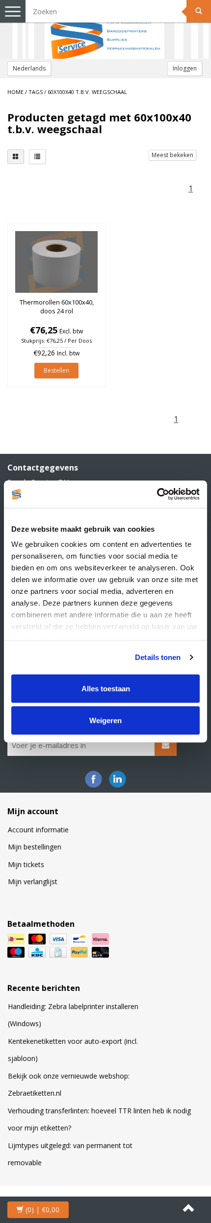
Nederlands (29, 68)
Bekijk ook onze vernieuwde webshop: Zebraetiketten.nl (69, 1084)
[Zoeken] (198, 11)
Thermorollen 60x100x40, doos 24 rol (57, 306)
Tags (35, 91)
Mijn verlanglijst (32, 881)
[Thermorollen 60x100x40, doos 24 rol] (56, 262)
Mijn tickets (26, 864)
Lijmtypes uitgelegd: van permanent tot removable (70, 1154)
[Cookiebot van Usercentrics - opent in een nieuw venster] (157, 494)
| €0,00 (42, 1209)
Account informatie (38, 829)
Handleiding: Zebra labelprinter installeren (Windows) (73, 1015)
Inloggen (185, 68)
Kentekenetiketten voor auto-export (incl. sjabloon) (73, 1049)
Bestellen (56, 370)
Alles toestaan (105, 688)
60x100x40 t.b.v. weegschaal (87, 91)
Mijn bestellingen (34, 846)
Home (15, 91)
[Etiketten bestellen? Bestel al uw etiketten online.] (105, 29)
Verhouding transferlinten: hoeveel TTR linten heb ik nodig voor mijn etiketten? (99, 1119)
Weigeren (105, 720)
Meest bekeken (172, 155)
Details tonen (158, 657)
